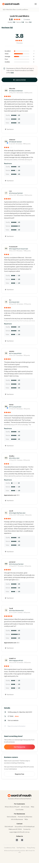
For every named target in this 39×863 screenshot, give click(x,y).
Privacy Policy (31, 847)
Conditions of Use (9, 847)
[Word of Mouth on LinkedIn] (17, 840)
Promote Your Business (25, 816)
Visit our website (13, 720)
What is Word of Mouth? (12, 807)
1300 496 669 (9, 826)
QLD (4, 9)
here (12, 72)
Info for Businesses (17, 819)
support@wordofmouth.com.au (20, 832)
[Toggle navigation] (36, 4)
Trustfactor (10, 129)
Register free (19, 774)
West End (9, 9)
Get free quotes (19, 747)
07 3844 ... (13, 716)
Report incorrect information (16, 726)
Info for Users (25, 807)
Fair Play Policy (21, 847)
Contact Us (26, 829)
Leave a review (20, 80)
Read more (8, 163)
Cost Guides (20, 809)
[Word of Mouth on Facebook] (22, 840)
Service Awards (11, 816)
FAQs (32, 807)
